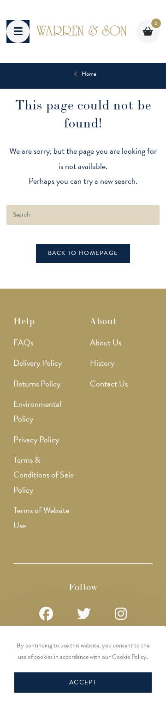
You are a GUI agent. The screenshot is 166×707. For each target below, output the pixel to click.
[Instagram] (121, 614)
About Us (105, 342)
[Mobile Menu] (18, 31)
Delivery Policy (37, 363)
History (102, 363)
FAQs (23, 342)
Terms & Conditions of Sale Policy (43, 474)
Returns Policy (36, 383)
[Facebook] (46, 614)
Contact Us (109, 383)
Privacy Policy (36, 439)
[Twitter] (84, 614)
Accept (83, 682)
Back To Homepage (83, 253)
